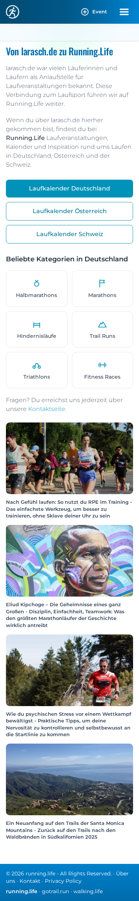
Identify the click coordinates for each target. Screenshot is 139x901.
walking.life (88, 891)
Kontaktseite (46, 408)
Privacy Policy (63, 881)
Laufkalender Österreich (70, 211)
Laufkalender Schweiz (69, 234)
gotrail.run (55, 891)
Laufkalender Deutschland (69, 188)
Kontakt (30, 881)
